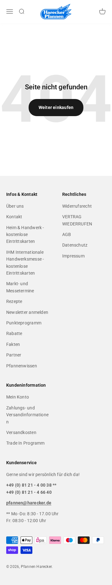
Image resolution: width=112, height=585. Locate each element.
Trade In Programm (25, 443)
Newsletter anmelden (27, 312)
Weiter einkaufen (56, 107)
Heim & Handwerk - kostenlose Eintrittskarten (25, 234)
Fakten (13, 344)
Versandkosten (21, 432)
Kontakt (14, 216)
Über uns (15, 206)
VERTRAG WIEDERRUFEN (77, 220)
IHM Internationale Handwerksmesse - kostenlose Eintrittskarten (25, 263)
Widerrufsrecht (77, 206)
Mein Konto (17, 396)
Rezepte (14, 301)
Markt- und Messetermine (20, 287)
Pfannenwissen (21, 365)
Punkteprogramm (23, 322)
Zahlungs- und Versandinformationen (27, 414)
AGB (66, 234)
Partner (13, 354)
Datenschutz (74, 245)
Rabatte (14, 333)
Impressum (73, 255)
